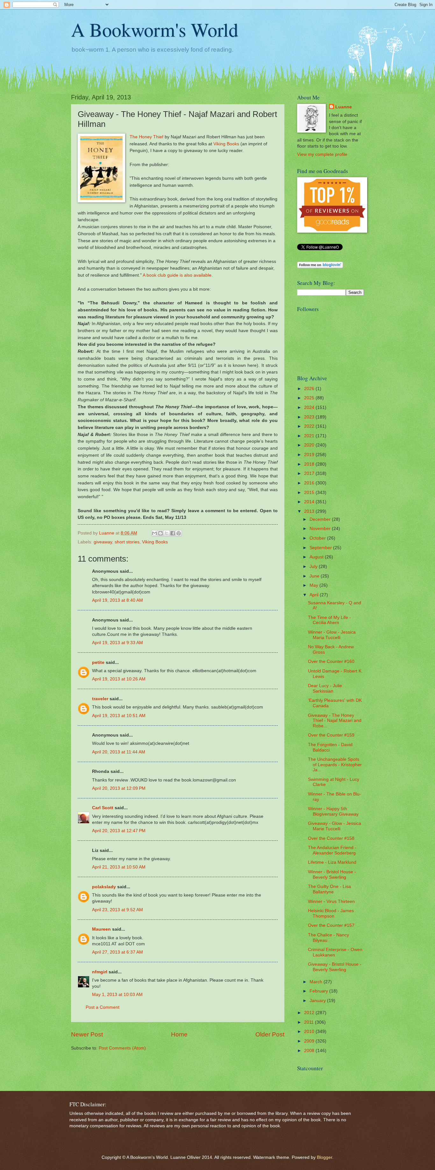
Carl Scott (102, 807)
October (318, 538)
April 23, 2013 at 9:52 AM (117, 909)
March (317, 981)
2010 (310, 1031)
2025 (310, 398)
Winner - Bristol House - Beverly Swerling (332, 874)
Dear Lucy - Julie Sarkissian (325, 688)
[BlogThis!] (160, 533)
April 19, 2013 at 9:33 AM (117, 642)
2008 (310, 1050)
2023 (310, 417)
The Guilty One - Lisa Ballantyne (329, 889)
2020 (310, 445)
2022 (310, 426)
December (321, 519)
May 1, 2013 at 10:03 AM (117, 994)
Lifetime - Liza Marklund (332, 862)
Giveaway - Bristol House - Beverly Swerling (334, 967)
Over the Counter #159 (331, 735)
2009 (310, 1041)
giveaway (103, 542)
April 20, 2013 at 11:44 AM (118, 752)
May (314, 585)
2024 (310, 407)
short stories (127, 542)
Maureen (101, 929)
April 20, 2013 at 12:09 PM (119, 788)
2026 (310, 388)
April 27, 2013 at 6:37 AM (117, 952)
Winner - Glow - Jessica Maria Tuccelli (332, 635)
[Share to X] (166, 533)
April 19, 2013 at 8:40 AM (117, 600)
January (318, 1000)
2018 (310, 464)
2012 (310, 1012)
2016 (310, 483)
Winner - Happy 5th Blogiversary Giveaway (333, 811)
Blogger (324, 1157)
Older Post (269, 1034)
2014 (310, 501)
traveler (100, 698)
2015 (310, 492)
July (314, 566)
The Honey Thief (146, 136)
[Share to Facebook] (172, 533)
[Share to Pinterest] (178, 533)
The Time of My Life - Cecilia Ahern (329, 620)
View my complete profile (322, 154)
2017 (310, 473)
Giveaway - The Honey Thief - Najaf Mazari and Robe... (334, 720)
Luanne (343, 107)
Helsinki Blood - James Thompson (331, 913)
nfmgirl (99, 972)
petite (98, 662)
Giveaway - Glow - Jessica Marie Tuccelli (334, 826)
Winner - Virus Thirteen (331, 901)
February (319, 991)
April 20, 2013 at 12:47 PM (119, 830)
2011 (309, 1022)
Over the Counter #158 (331, 838)
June (315, 576)
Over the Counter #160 (331, 661)
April (315, 594)
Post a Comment (102, 1007)
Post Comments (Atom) (122, 1048)
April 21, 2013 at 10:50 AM (119, 867)
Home (179, 1034)
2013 (310, 511)
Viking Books (226, 143)
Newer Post (87, 1034)
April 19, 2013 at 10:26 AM (119, 679)
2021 (310, 435)
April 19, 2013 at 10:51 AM (119, 715)
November (321, 528)
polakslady (104, 886)
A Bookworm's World (154, 29)
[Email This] (154, 533)
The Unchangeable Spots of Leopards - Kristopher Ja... (335, 764)
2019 (310, 454)
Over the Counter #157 (331, 925)
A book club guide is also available (177, 275)
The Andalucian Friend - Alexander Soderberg (332, 850)
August (317, 557)
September (321, 547)
